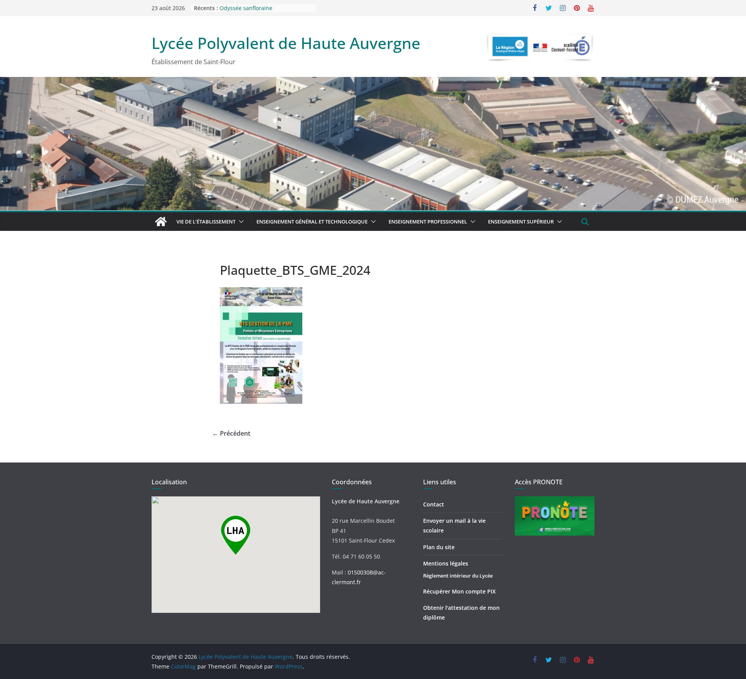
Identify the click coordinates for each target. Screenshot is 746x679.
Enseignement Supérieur (521, 221)
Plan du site (439, 547)
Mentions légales (445, 563)
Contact (433, 504)
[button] (239, 221)
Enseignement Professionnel (428, 221)
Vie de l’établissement (205, 221)
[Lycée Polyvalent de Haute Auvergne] (161, 221)
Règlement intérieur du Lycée (458, 575)
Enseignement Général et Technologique (312, 221)
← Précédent (231, 433)
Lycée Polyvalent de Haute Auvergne (286, 43)
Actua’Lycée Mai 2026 (247, 7)
